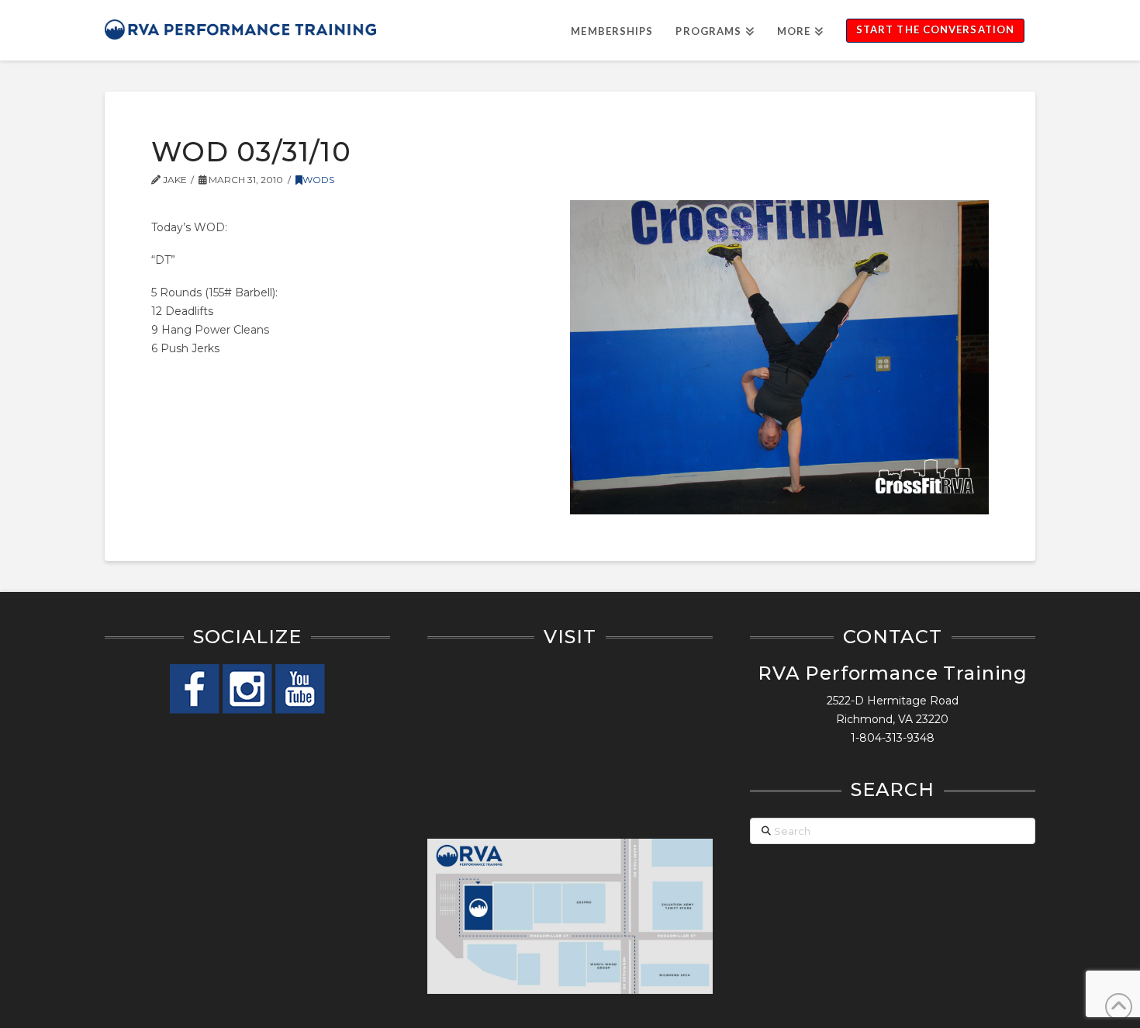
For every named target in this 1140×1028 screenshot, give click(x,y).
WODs (318, 179)
